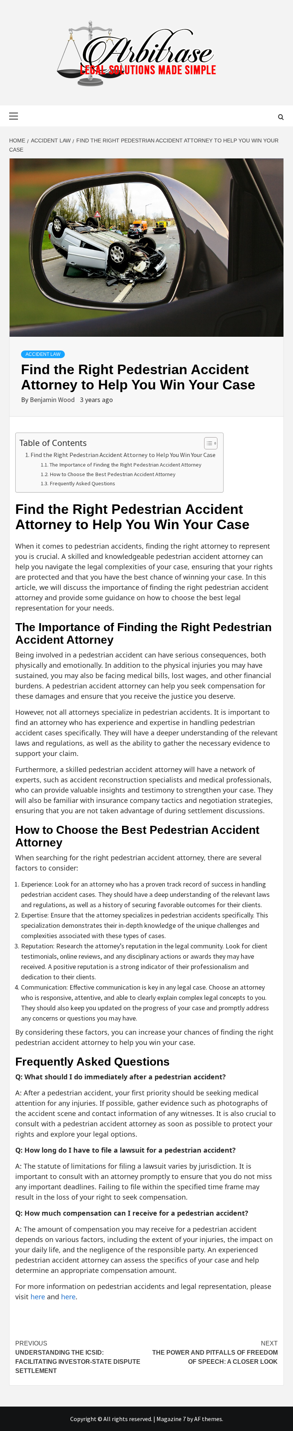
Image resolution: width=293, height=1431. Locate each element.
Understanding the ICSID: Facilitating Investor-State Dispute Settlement (77, 1357)
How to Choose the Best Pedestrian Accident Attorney (112, 474)
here (38, 1296)
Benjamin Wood (53, 399)
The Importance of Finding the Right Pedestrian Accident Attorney (125, 464)
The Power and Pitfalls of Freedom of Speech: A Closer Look (215, 1352)
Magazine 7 (171, 1419)
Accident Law (43, 354)
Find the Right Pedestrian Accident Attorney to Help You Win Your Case (123, 455)
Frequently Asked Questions (82, 483)
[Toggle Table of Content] (207, 443)
